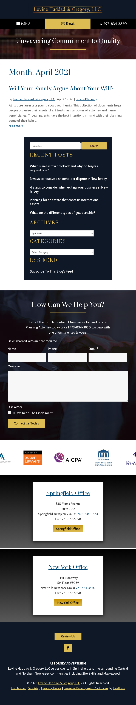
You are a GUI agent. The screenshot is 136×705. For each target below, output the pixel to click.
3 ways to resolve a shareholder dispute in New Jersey (68, 179)
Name (12, 349)
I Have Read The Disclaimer (33, 413)
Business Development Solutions (86, 688)
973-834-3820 (115, 24)
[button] (22, 22)
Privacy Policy (51, 688)
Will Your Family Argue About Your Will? (61, 88)
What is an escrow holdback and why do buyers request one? (64, 168)
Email (93, 349)
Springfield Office (68, 493)
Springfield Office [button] (68, 529)
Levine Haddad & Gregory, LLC (34, 99)
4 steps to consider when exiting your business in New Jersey (69, 189)
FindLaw (119, 688)
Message (14, 366)
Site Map (34, 688)
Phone (52, 349)
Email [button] (70, 23)
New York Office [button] (68, 603)
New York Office (68, 567)
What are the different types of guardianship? (62, 213)
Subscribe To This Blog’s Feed (51, 271)
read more (16, 126)
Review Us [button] (68, 636)
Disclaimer (15, 407)
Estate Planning (86, 99)
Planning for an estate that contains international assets (64, 202)
